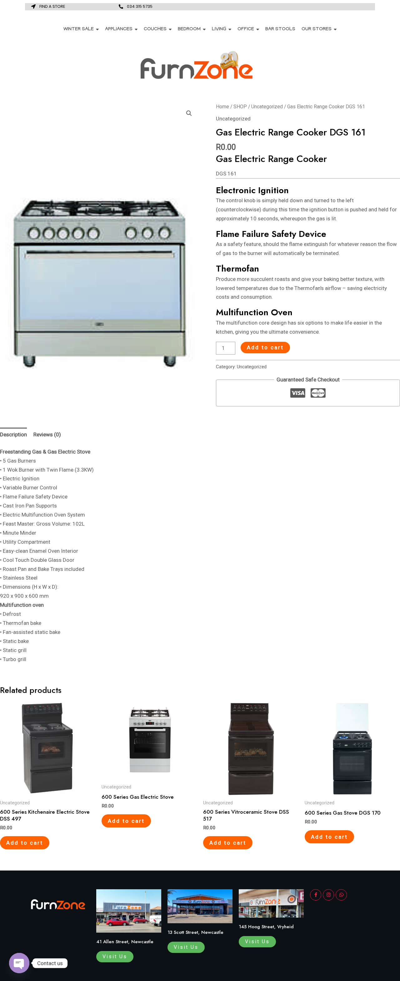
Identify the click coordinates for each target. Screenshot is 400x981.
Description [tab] (13, 434)
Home (222, 107)
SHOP (240, 107)
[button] (189, 113)
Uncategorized (267, 107)
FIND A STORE (52, 6)
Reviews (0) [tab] (47, 434)
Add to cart (265, 347)
